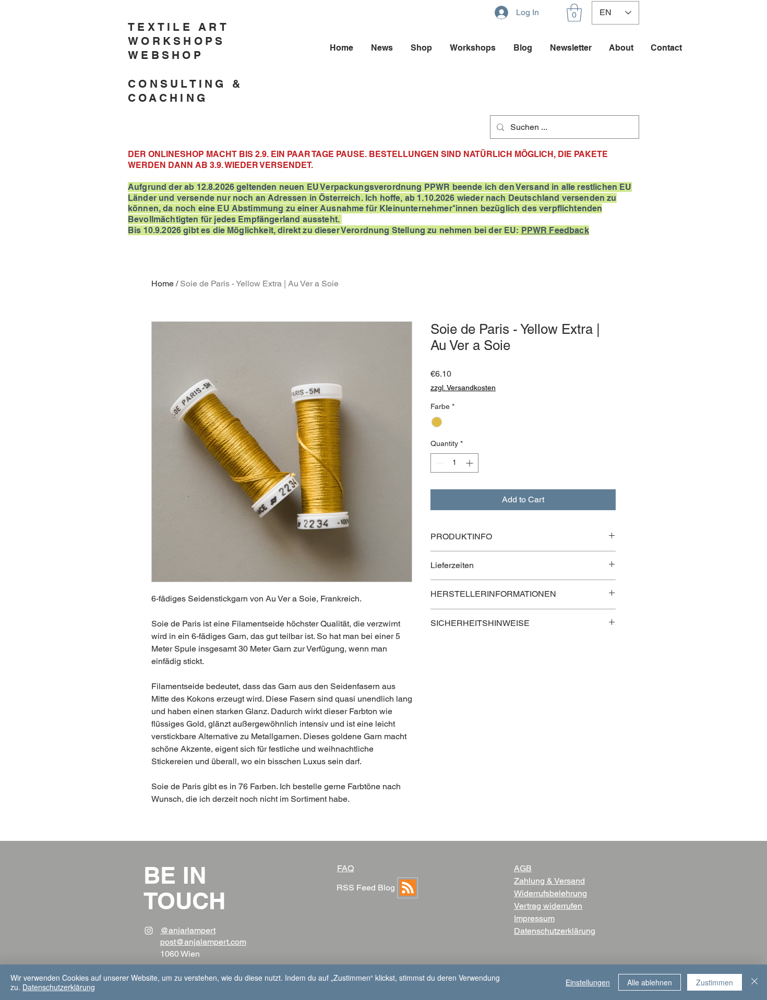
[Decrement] (438, 463)
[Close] (754, 982)
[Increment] (470, 463)
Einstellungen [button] (588, 982)
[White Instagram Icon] (148, 930)
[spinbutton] (454, 463)
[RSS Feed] (407, 887)
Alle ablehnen (649, 982)
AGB (523, 868)
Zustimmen (714, 982)
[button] (574, 13)
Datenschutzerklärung (58, 987)
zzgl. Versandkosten (463, 387)
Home (162, 283)
